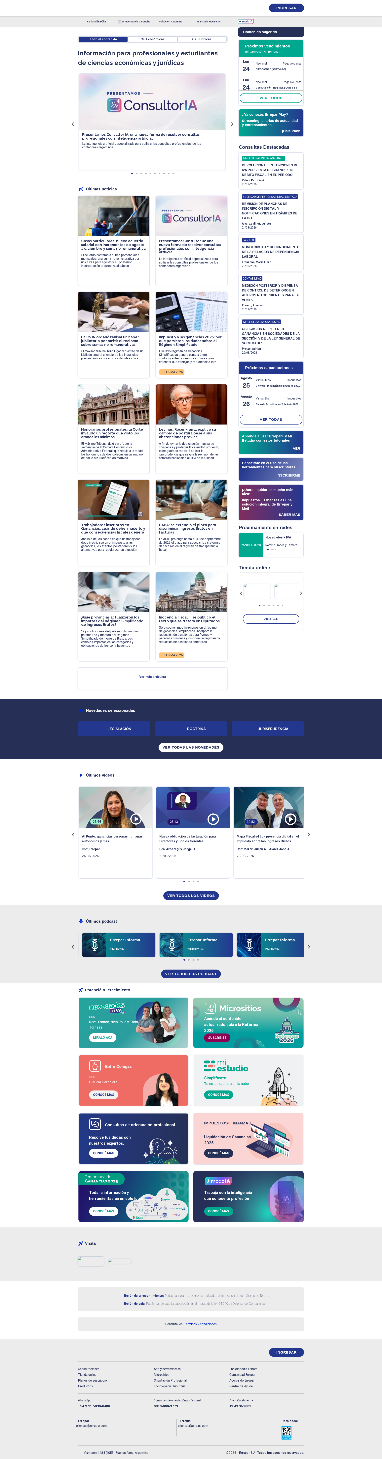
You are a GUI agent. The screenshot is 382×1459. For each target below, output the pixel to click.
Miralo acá (102, 1037)
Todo (103, 39)
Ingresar (286, 8)
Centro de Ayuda (241, 1386)
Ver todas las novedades (191, 747)
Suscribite (217, 1038)
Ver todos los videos (191, 896)
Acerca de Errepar (241, 1380)
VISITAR (271, 619)
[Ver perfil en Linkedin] (98, 1432)
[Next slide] (301, 593)
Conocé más (103, 1095)
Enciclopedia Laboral (243, 1369)
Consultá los (191, 1324)
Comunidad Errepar (242, 1375)
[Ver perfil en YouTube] (107, 1432)
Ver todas (271, 420)
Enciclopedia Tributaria (169, 1386)
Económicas (153, 39)
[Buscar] (131, 8)
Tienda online (87, 1375)
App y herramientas (167, 1369)
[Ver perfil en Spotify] (133, 1432)
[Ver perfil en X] (90, 1432)
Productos (85, 1386)
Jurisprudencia (273, 729)
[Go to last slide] (241, 593)
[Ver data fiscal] (293, 1433)
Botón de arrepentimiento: (144, 1296)
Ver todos (271, 98)
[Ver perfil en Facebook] (81, 1432)
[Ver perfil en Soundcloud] (124, 1432)
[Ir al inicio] (94, 1352)
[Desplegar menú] (80, 8)
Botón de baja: (134, 1304)
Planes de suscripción (93, 1380)
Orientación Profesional (170, 1380)
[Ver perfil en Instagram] (116, 1432)
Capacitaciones (88, 1369)
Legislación (119, 729)
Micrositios (161, 1375)
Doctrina (196, 729)
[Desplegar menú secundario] (251, 8)
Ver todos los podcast (191, 974)
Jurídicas (201, 39)
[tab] (259, 605)
